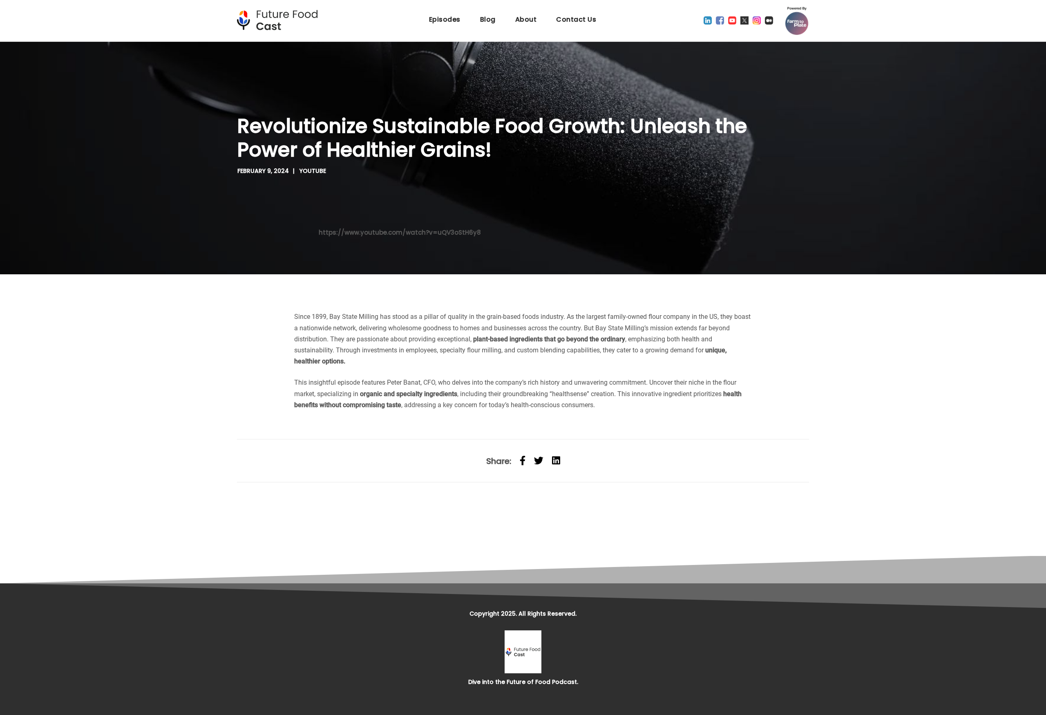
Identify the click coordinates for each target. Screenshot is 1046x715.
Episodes (444, 19)
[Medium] (769, 20)
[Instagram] (756, 20)
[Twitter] (744, 20)
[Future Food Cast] (280, 20)
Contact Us (576, 19)
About (526, 19)
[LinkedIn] (707, 20)
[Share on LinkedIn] (556, 460)
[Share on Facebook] (522, 460)
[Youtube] (732, 20)
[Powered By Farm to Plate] (796, 21)
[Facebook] (720, 20)
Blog (488, 19)
